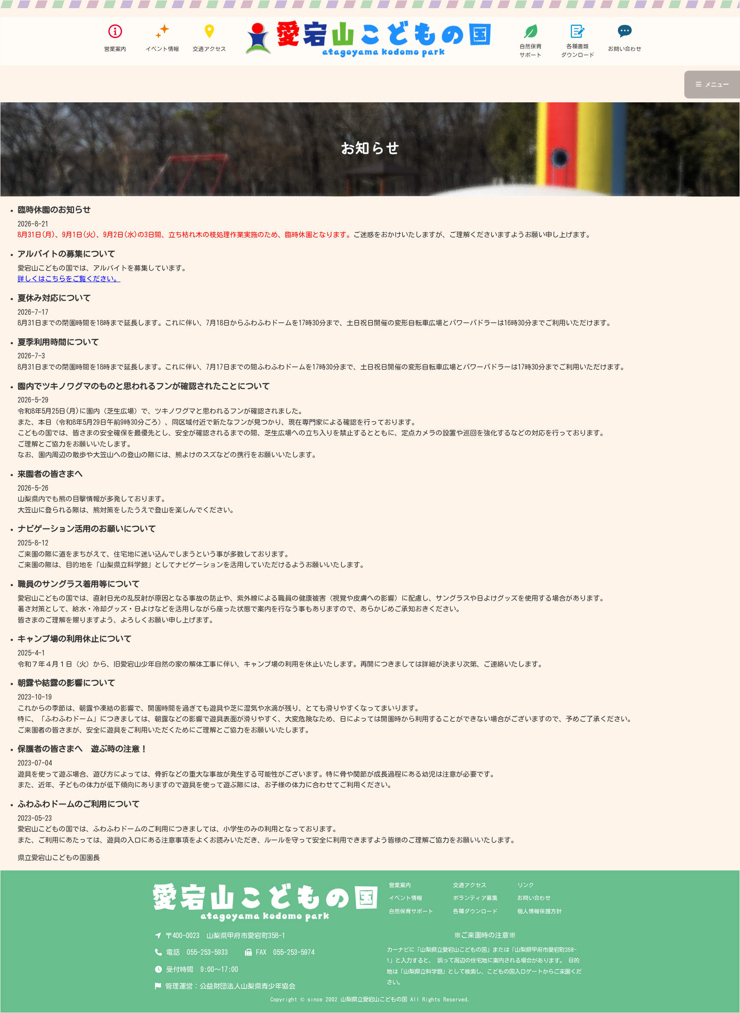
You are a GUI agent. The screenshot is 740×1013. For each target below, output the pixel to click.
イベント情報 (405, 898)
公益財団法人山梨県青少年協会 (247, 986)
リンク (525, 885)
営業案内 (400, 885)
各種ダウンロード (475, 911)
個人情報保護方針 (539, 911)
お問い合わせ (534, 898)
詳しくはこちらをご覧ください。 (69, 278)
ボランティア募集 (475, 898)
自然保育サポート (411, 911)
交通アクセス (469, 885)
